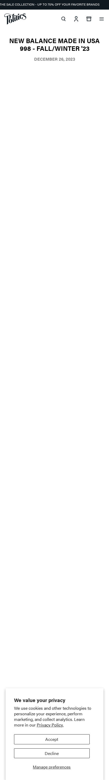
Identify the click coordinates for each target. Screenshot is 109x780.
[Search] (63, 19)
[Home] (15, 18)
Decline (52, 753)
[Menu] (101, 19)
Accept (51, 739)
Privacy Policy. (50, 725)
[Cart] (89, 19)
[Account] (76, 19)
